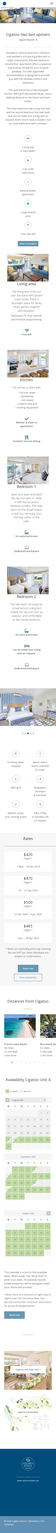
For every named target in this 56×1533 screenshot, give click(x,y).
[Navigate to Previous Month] (7, 1100)
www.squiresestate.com (28, 1480)
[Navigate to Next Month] (48, 1213)
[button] (23, 733)
